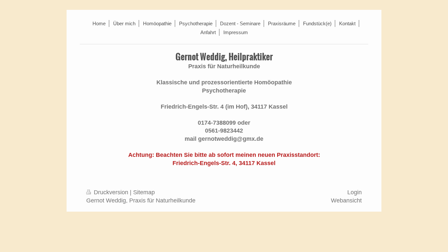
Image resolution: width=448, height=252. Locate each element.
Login (354, 192)
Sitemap (144, 192)
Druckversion (111, 192)
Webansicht (346, 200)
